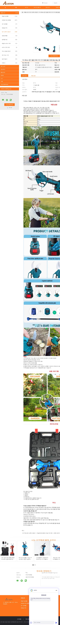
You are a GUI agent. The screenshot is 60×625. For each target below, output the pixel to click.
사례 (2, 81)
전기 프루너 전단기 (9, 31)
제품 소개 (9, 12)
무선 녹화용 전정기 (9, 51)
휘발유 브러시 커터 (9, 43)
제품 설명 (33, 75)
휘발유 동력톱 (9, 16)
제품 (16, 7)
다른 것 (9, 62)
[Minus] (56, 590)
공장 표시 (48, 7)
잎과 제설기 (9, 59)
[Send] (56, 622)
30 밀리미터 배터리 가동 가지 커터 (45, 533)
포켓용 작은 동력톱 (9, 20)
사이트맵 (19, 619)
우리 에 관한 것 (37, 7)
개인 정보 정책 (28, 619)
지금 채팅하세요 (4, 84)
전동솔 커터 (9, 27)
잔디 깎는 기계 (9, 55)
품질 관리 (3, 72)
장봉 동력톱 (9, 35)
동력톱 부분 (9, 39)
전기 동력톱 (9, 24)
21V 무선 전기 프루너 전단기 (29, 533)
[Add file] (31, 622)
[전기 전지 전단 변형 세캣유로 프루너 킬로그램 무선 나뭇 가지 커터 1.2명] (8, 549)
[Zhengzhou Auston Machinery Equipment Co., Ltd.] (3, 99)
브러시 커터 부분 (9, 47)
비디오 (26, 7)
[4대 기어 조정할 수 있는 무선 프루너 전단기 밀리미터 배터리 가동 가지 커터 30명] (25, 549)
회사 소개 (3, 66)
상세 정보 (24, 75)
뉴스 (2, 78)
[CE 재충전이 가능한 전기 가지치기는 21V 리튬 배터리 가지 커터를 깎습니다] (42, 549)
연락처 (2, 75)
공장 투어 (3, 69)
